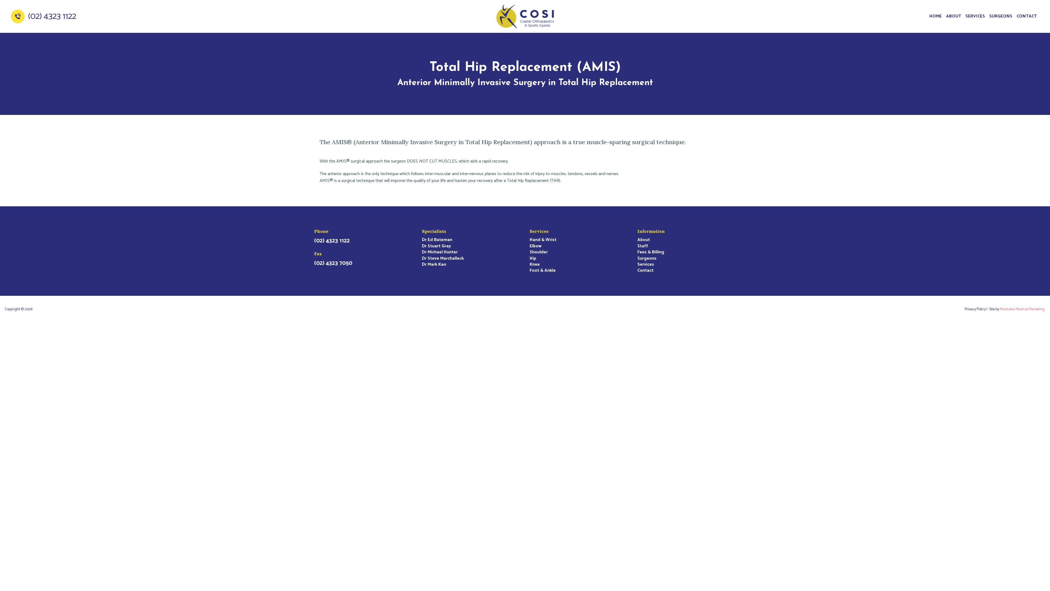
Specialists (434, 231)
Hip (533, 259)
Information (651, 231)
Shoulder (539, 252)
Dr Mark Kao (434, 265)
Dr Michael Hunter (440, 252)
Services (975, 16)
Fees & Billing (650, 252)
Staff (642, 246)
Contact (1027, 16)
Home (935, 16)
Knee (535, 265)
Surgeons (1000, 16)
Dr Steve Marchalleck (443, 259)
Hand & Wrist (543, 240)
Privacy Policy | (977, 309)
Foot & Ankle (543, 271)
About (953, 16)
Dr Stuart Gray (436, 246)
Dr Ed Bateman (437, 240)
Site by (1017, 309)
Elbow (535, 246)
